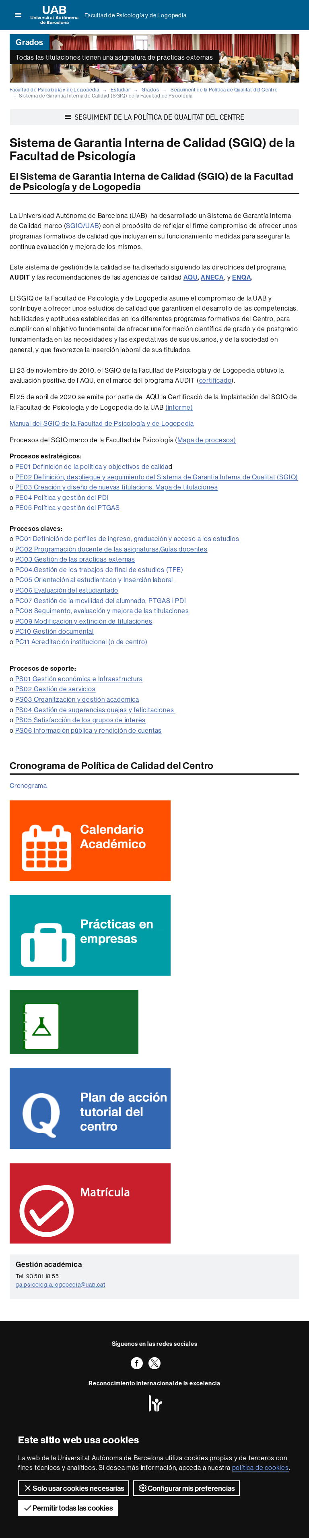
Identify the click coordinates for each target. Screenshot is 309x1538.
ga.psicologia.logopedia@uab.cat (60, 1284)
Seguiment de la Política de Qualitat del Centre (224, 90)
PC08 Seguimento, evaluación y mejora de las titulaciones (102, 611)
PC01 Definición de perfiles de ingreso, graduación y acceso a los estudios (127, 539)
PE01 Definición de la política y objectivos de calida (92, 466)
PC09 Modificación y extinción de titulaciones (83, 621)
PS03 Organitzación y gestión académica (77, 699)
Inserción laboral (148, 580)
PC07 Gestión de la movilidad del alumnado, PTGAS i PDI (100, 601)
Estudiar (120, 90)
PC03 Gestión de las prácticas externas (75, 559)
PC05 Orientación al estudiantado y (68, 580)
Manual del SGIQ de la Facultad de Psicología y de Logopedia (102, 423)
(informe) (179, 407)
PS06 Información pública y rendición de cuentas (88, 730)
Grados (150, 90)
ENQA (241, 277)
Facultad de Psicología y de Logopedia (135, 15)
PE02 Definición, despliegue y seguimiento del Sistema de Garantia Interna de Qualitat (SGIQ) (157, 477)
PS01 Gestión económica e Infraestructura (78, 679)
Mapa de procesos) (206, 440)
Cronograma (28, 785)
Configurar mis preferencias (191, 1488)
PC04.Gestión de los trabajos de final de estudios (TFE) (99, 570)
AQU (190, 277)
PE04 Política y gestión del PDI (62, 497)
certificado (215, 380)
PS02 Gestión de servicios (55, 689)
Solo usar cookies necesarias (78, 1488)
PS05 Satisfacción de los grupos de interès (80, 720)
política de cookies (260, 1467)
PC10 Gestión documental (54, 631)
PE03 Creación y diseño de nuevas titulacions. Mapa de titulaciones (116, 487)
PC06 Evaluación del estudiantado (67, 590)
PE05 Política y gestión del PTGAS (67, 508)
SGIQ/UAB (82, 226)
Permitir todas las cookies (73, 1508)
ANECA (212, 277)
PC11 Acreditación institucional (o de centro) (81, 642)
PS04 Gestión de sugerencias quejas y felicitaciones (95, 710)
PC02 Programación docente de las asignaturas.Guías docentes (111, 549)
